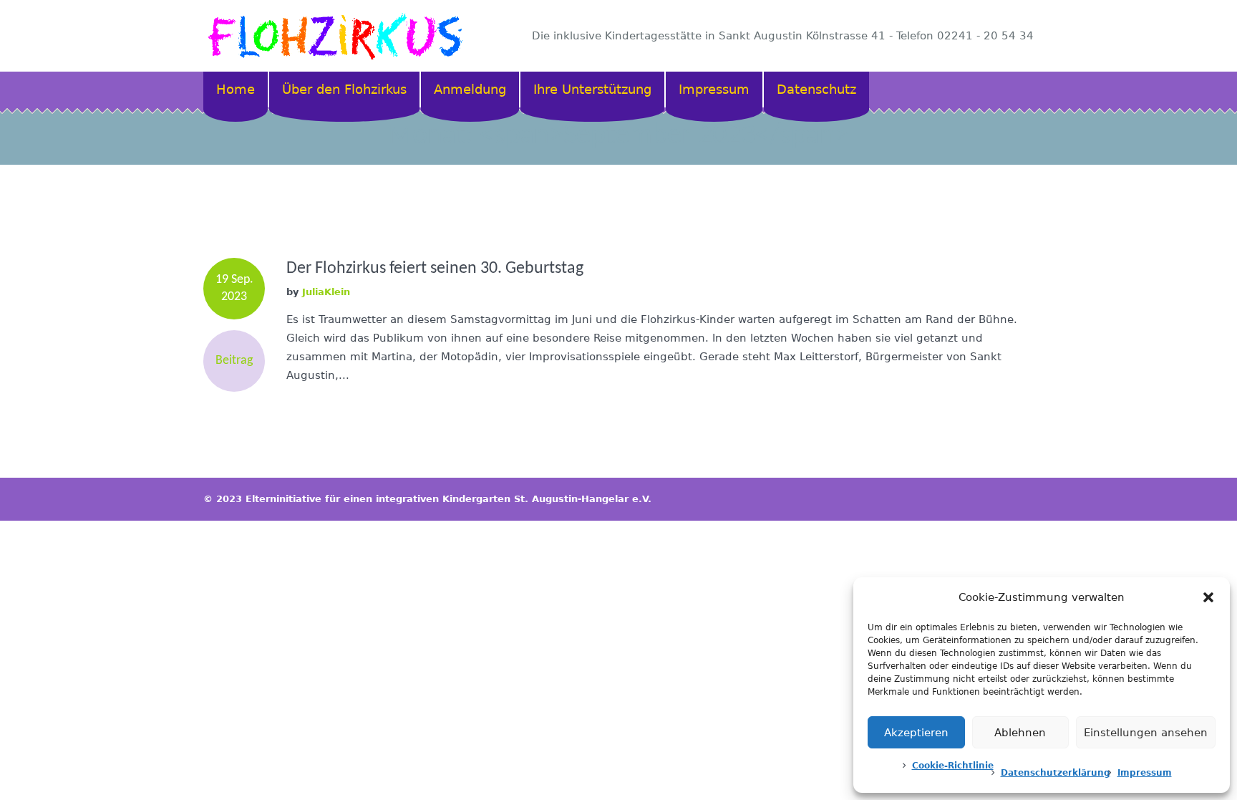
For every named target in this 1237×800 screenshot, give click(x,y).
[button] (1208, 597)
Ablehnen (1020, 732)
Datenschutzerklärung (1055, 773)
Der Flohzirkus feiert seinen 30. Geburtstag (434, 268)
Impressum (1144, 773)
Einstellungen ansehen (1146, 732)
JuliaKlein (326, 291)
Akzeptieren (916, 732)
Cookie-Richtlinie (953, 766)
